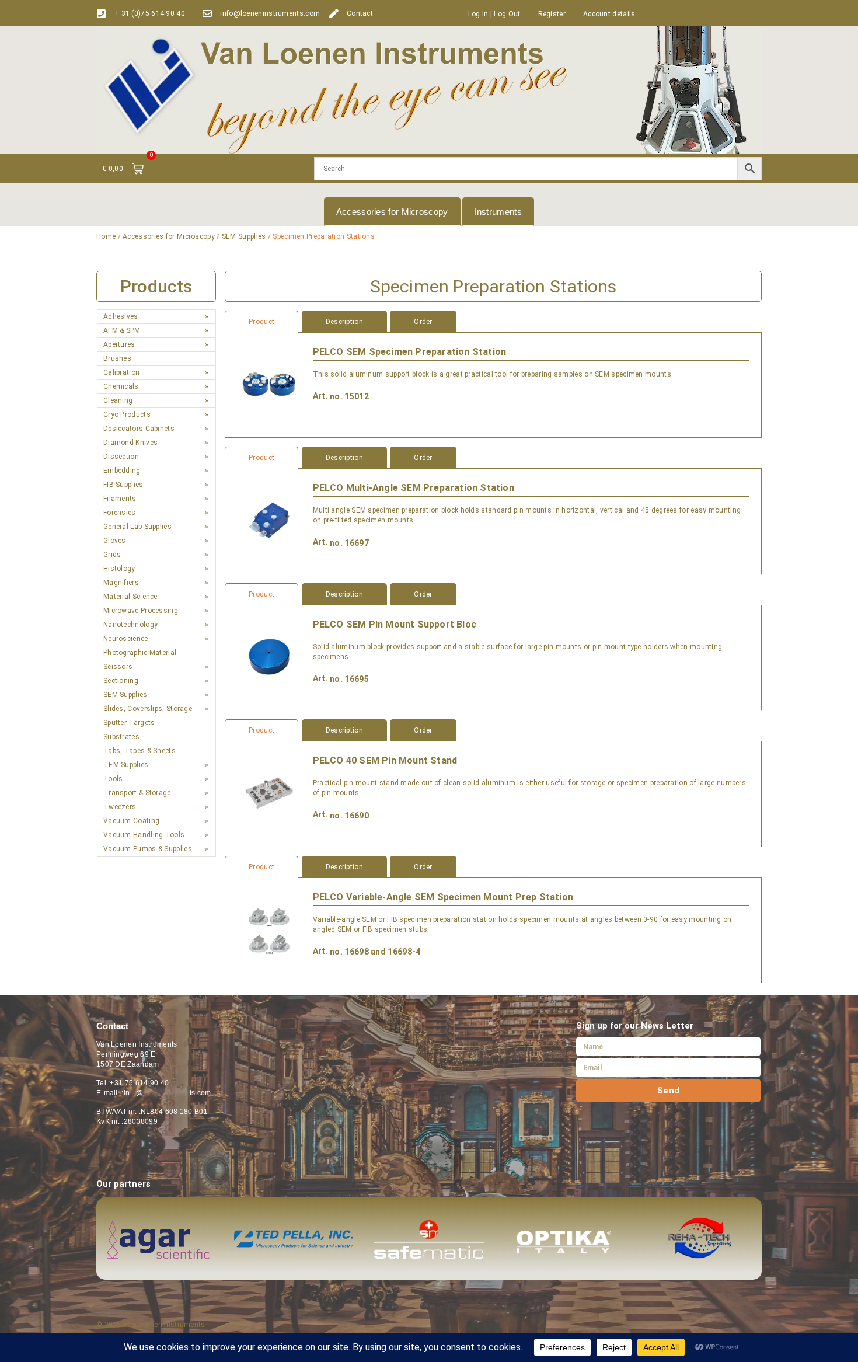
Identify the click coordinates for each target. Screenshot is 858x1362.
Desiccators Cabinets (139, 428)
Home (106, 236)
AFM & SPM (122, 330)
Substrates (121, 737)
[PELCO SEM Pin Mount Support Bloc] (269, 657)
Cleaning (117, 400)
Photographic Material (139, 653)
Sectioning (120, 681)
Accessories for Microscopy (392, 212)
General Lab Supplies (137, 526)
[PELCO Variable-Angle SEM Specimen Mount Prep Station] (269, 930)
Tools (113, 779)
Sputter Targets (129, 723)
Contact (360, 13)
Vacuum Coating (131, 821)
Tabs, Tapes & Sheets (139, 751)
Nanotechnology (130, 625)
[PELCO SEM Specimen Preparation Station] (269, 385)
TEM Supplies (126, 765)
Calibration (121, 372)
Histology (119, 569)
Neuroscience (125, 639)
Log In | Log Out (494, 14)
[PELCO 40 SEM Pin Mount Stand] (269, 793)
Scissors (117, 667)
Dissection (121, 456)
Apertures (119, 344)
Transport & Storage (137, 793)
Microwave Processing (140, 611)
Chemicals (121, 386)
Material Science (130, 597)
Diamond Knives (130, 442)
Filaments (120, 498)
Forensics (119, 512)
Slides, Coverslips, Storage (147, 709)
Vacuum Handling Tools (143, 835)
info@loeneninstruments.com (270, 13)
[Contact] (334, 13)
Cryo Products (127, 414)
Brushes (117, 358)
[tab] (493, 322)
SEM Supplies (244, 236)
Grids (112, 555)
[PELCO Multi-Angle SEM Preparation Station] (269, 521)
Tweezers (119, 807)
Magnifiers (121, 583)
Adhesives (120, 316)
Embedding (122, 470)
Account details (609, 14)
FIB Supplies (123, 484)
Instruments (498, 212)
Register (552, 14)
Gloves (114, 541)
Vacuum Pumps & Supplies (147, 849)
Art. (320, 395)
